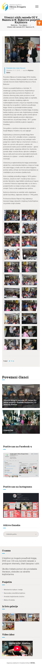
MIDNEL (32, 663)
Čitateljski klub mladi (12, 68)
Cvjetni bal (8, 430)
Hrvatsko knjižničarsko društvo (14, 596)
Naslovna (14, 25)
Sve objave (23, 25)
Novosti (22, 68)
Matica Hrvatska (9, 600)
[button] (39, 23)
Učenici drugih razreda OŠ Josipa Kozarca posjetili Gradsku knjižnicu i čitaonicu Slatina (20, 402)
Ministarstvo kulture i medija (13, 590)
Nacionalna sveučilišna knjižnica (14, 593)
